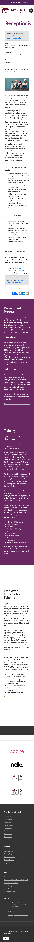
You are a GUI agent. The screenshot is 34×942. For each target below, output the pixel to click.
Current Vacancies (9, 866)
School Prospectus (9, 891)
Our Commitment (9, 857)
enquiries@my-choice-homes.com (18, 915)
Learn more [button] (7, 934)
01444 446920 (22, 2)
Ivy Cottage (7, 822)
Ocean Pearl (7, 816)
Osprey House (8, 837)
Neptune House (8, 825)
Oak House (7, 831)
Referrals (6, 840)
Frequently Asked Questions (12, 863)
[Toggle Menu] (31, 10)
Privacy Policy (8, 886)
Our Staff (6, 877)
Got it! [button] (6, 938)
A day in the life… (9, 860)
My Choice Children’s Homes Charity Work (16, 880)
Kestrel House (8, 828)
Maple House (8, 834)
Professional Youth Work (11, 883)
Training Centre (8, 851)
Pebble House (8, 819)
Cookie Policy (8, 889)
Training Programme (10, 854)
